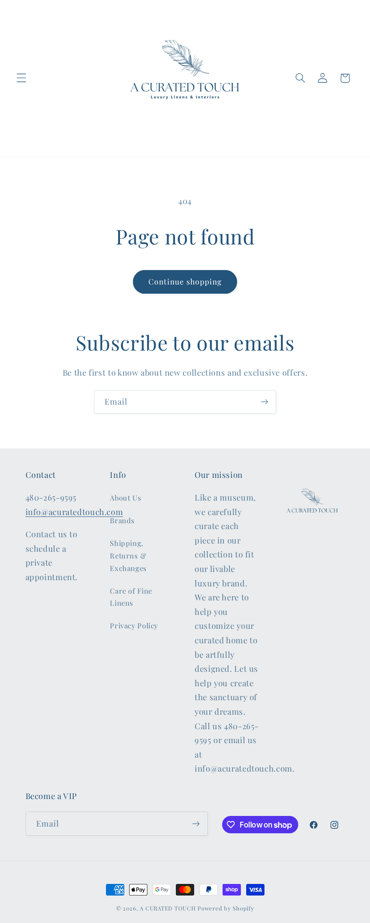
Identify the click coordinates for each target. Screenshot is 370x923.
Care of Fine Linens (131, 597)
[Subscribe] (264, 402)
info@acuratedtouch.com (74, 511)
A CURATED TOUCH (168, 908)
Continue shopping (185, 281)
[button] (21, 78)
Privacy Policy (134, 625)
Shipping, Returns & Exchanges (128, 555)
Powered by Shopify (226, 908)
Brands (122, 520)
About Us (125, 497)
